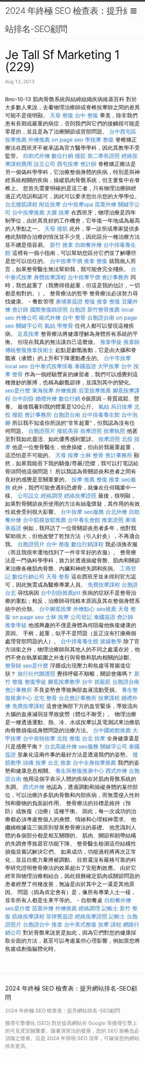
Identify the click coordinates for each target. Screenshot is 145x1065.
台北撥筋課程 (21, 204)
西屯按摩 (68, 163)
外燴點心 (84, 608)
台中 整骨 (74, 317)
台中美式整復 (80, 924)
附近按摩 (50, 204)
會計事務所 (115, 277)
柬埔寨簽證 (69, 301)
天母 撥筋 (56, 228)
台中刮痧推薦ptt (61, 592)
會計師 (88, 163)
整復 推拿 (96, 301)
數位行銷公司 (28, 576)
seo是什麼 (17, 390)
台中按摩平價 (66, 261)
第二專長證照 (103, 155)
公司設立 (28, 495)
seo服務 (94, 511)
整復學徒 (35, 681)
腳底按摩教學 (64, 681)
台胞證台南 (100, 317)
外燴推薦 (39, 139)
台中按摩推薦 (28, 212)
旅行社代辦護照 (36, 673)
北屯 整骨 (45, 697)
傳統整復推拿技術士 (29, 350)
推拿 (57, 924)
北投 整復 (68, 738)
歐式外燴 (50, 317)
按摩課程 (109, 697)
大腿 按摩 (57, 212)
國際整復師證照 (49, 309)
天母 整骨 (57, 576)
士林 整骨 (92, 455)
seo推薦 (106, 608)
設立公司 (44, 163)
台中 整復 (86, 115)
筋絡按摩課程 (28, 916)
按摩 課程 (109, 924)
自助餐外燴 (88, 244)
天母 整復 (61, 115)
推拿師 (131, 341)
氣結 (50, 325)
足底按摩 (28, 333)
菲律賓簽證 (59, 916)
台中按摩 (71, 511)
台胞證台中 (36, 924)
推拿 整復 (95, 261)
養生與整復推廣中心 (79, 770)
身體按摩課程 (50, 277)
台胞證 (77, 309)
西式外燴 (116, 770)
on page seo (67, 139)
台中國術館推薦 (112, 730)
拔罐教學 (111, 641)
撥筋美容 (68, 430)
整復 (108, 139)
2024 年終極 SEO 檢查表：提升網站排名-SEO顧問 (68, 19)
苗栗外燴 (105, 204)
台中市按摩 (117, 358)
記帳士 (110, 908)
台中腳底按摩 (55, 608)
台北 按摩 (93, 738)
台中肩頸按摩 (39, 738)
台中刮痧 (23, 398)
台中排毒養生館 (101, 414)
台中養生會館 (84, 519)
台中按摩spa (77, 204)
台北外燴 (116, 511)
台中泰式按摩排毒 (51, 366)
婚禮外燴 (46, 398)
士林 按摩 (57, 617)
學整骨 (65, 325)
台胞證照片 (41, 430)
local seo (16, 366)
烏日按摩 (122, 406)
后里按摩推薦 (95, 390)
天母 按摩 (67, 455)
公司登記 (81, 617)
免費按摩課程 (104, 584)
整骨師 (13, 665)
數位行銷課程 (87, 544)
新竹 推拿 (61, 244)
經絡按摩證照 (80, 495)
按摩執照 (114, 430)
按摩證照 (91, 430)
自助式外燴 (36, 155)
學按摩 (93, 139)
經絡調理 (51, 495)
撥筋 (80, 155)
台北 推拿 (59, 762)
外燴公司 (26, 317)
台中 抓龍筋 (96, 681)
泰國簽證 (85, 366)
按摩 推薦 (83, 479)
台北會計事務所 (77, 697)
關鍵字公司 (29, 325)
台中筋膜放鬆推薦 (44, 519)
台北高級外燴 (61, 746)
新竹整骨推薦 (103, 309)
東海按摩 (43, 390)
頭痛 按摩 (34, 762)
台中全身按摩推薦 (94, 762)
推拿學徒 (111, 341)
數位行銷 (62, 155)
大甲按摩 (108, 366)
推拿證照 (112, 519)
